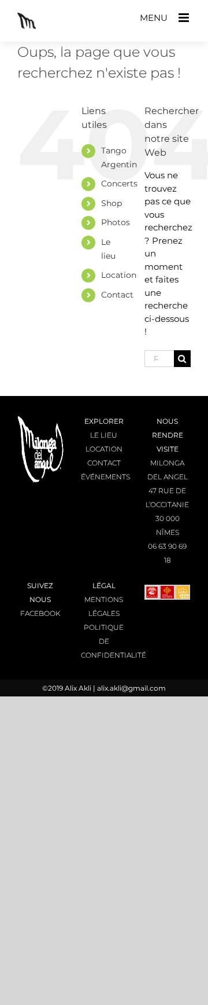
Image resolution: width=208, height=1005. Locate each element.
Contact (117, 294)
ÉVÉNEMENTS (105, 476)
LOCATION (104, 449)
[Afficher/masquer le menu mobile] (185, 18)
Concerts (119, 183)
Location (118, 275)
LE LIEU (103, 435)
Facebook (40, 613)
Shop (111, 203)
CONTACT (104, 463)
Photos (115, 222)
